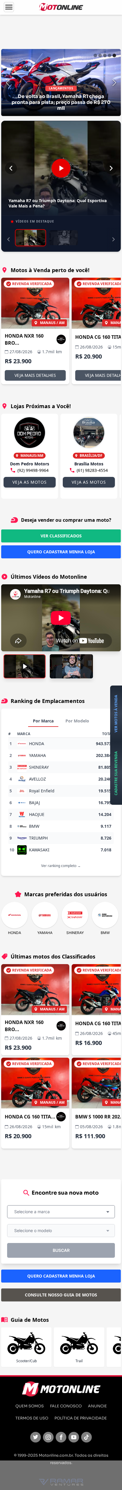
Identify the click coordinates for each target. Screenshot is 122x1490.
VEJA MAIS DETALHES (35, 375)
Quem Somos (29, 1406)
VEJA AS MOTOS (29, 482)
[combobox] (61, 1211)
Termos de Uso (31, 1418)
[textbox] (34, 1212)
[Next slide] (114, 82)
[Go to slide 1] (95, 55)
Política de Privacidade (80, 1418)
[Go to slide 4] (109, 55)
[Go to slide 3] (105, 55)
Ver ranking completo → (61, 865)
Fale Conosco (66, 1406)
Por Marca (43, 721)
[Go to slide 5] (114, 55)
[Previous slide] (7, 82)
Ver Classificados (61, 536)
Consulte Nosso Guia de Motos (61, 1295)
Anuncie (97, 1406)
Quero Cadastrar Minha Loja (61, 552)
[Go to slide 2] (100, 55)
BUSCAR (61, 1250)
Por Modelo (77, 721)
